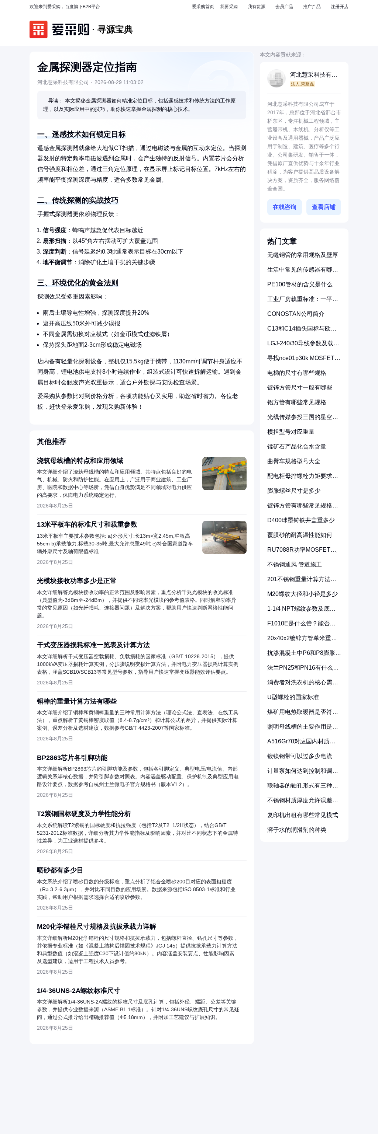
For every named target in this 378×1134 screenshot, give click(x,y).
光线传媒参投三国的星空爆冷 (302, 420)
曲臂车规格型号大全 (293, 461)
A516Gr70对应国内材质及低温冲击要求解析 (301, 744)
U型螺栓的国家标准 (293, 697)
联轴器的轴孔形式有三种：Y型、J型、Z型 (302, 788)
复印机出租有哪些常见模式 (302, 815)
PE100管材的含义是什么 (300, 284)
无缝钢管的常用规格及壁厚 (302, 255)
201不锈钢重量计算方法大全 (301, 582)
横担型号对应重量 (291, 432)
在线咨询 (284, 207)
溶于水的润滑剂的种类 (296, 830)
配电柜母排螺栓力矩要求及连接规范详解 (302, 479)
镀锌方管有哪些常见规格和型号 (302, 508)
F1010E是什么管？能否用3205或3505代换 (301, 626)
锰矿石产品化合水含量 (296, 446)
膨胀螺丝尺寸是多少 (293, 491)
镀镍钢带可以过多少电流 (299, 756)
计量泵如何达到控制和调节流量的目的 (302, 774)
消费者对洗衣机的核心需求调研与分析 (302, 685)
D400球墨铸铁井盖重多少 (301, 520)
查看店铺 (324, 207)
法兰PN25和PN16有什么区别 (303, 670)
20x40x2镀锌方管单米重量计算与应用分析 (302, 641)
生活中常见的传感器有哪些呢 (302, 272)
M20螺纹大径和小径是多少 (302, 594)
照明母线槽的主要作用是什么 (302, 729)
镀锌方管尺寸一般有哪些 (299, 387)
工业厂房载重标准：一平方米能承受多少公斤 (302, 302)
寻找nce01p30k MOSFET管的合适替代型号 (303, 361)
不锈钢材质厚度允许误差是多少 (302, 803)
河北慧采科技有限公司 (313, 75)
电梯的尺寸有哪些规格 (296, 373)
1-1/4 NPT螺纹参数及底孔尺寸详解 (301, 612)
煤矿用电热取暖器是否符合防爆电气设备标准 (302, 715)
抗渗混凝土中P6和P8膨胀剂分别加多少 (304, 656)
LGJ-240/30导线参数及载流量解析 (303, 346)
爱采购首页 (203, 6)
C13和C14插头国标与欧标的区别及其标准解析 (302, 331)
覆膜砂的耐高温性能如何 (299, 535)
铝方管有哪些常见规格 (296, 402)
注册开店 (339, 6)
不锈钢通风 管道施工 (294, 564)
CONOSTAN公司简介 (295, 314)
